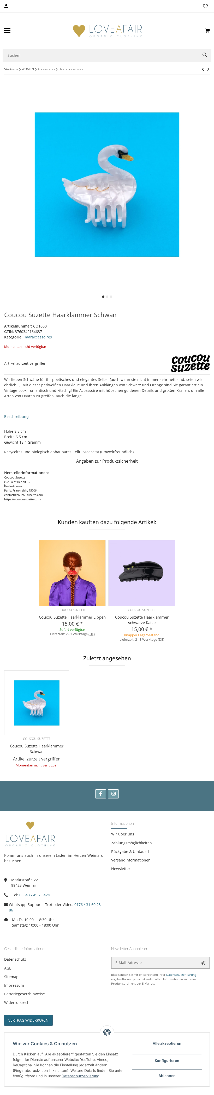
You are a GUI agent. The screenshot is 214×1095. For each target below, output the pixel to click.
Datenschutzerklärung (181, 975)
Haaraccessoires (37, 337)
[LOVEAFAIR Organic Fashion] (107, 30)
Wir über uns (122, 834)
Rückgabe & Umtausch (131, 851)
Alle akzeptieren (167, 1043)
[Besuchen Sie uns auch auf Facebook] (100, 793)
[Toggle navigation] (7, 30)
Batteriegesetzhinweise (24, 993)
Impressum (14, 985)
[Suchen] (207, 55)
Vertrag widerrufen (28, 1020)
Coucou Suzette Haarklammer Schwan (36, 748)
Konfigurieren (167, 1060)
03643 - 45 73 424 (34, 894)
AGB (7, 968)
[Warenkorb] (207, 30)
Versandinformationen (131, 860)
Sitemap (11, 976)
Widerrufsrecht (17, 1002)
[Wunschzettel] (205, 6)
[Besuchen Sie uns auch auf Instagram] (113, 793)
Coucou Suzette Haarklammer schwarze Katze (142, 619)
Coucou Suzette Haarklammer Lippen (72, 617)
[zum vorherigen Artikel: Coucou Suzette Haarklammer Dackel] (202, 69)
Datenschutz (15, 959)
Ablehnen (167, 1075)
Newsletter (120, 868)
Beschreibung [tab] (16, 416)
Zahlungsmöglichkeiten (131, 842)
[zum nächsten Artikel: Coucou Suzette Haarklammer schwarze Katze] (208, 69)
